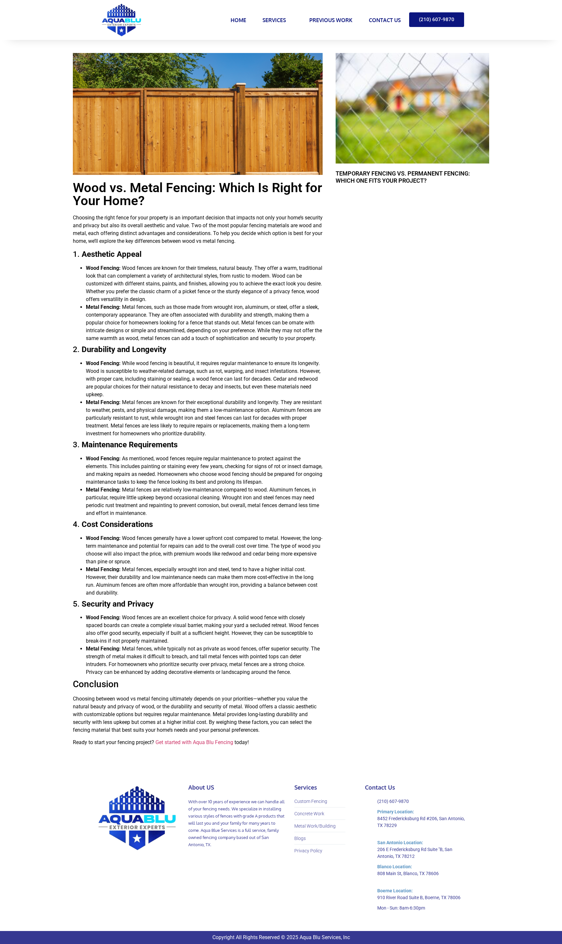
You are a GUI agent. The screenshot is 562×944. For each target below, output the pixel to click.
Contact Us (385, 20)
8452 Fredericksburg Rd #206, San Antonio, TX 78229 (421, 822)
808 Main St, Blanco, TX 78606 (408, 873)
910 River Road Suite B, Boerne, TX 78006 (419, 897)
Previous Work (331, 20)
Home (238, 20)
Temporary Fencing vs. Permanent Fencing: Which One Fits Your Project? (403, 177)
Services (274, 20)
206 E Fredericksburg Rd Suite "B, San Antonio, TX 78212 (414, 853)
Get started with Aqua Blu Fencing (194, 742)
